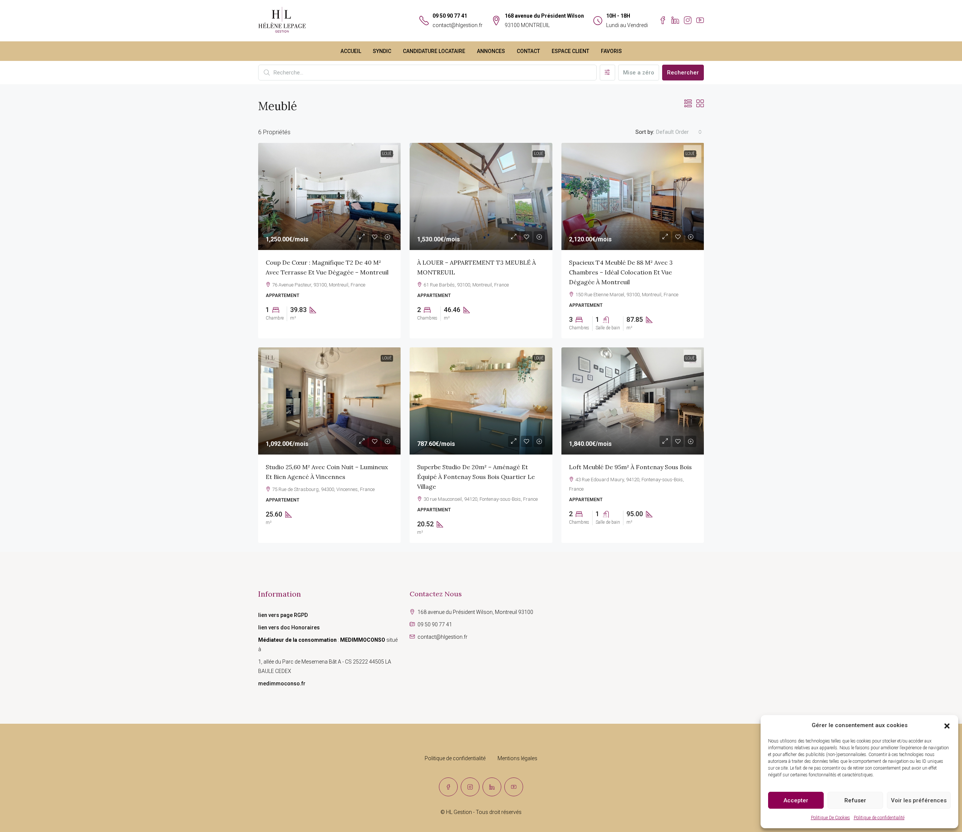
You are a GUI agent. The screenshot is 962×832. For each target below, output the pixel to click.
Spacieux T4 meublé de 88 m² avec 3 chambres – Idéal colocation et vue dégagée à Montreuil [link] (621, 272)
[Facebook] (448, 786)
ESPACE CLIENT (570, 51)
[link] (329, 196)
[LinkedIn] (492, 786)
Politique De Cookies (830, 817)
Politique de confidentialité (879, 817)
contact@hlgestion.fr (458, 25)
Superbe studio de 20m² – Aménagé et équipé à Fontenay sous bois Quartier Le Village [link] (476, 476)
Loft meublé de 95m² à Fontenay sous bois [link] (630, 467)
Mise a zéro (638, 72)
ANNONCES (491, 51)
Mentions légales (517, 758)
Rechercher (683, 72)
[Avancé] (607, 72)
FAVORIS (611, 51)
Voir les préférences (919, 800)
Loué (387, 154)
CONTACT (528, 51)
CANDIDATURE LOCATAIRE (434, 51)
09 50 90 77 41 (450, 16)
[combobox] (679, 132)
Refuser (855, 800)
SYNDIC (382, 51)
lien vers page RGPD (283, 615)
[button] (947, 725)
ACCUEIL (350, 51)
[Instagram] (470, 786)
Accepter (796, 800)
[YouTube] (513, 786)
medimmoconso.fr (282, 683)
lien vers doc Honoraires (289, 627)
